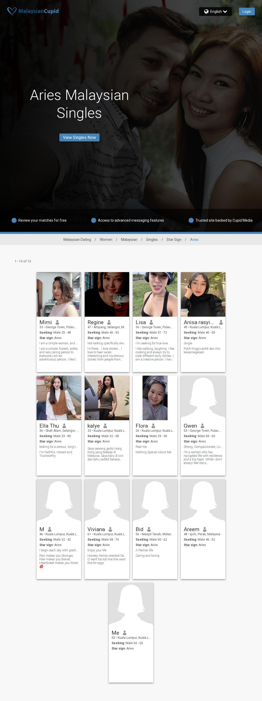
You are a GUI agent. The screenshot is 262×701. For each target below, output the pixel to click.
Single (188, 343)
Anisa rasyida (200, 322)
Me (115, 633)
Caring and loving (147, 556)
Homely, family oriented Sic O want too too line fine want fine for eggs (107, 559)
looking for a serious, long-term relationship (59, 447)
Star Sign (174, 240)
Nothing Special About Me (153, 452)
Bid (140, 529)
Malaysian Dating (77, 240)
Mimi (45, 322)
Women (106, 240)
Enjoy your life (97, 550)
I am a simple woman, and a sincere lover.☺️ (59, 343)
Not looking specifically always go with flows (107, 343)
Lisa (141, 322)
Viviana (96, 529)
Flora (142, 426)
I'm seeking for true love (152, 343)
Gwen (190, 426)
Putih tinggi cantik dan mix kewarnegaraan (202, 350)
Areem (191, 529)
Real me (141, 447)
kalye (94, 426)
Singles (152, 240)
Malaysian (129, 240)
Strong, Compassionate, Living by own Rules (203, 447)
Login (247, 11)
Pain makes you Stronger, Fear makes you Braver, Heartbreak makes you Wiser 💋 (58, 561)
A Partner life (144, 550)
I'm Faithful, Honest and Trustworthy (55, 454)
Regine (96, 322)
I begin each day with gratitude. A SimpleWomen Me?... (59, 550)
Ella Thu (49, 426)
